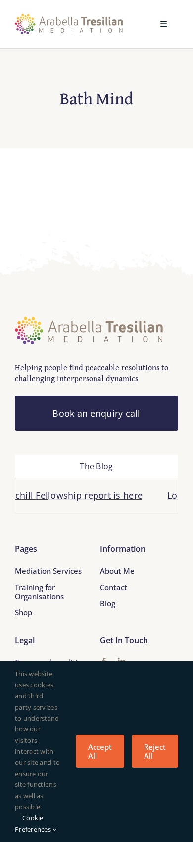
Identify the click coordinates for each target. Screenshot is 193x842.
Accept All (100, 751)
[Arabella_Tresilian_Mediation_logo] (69, 18)
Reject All (155, 751)
